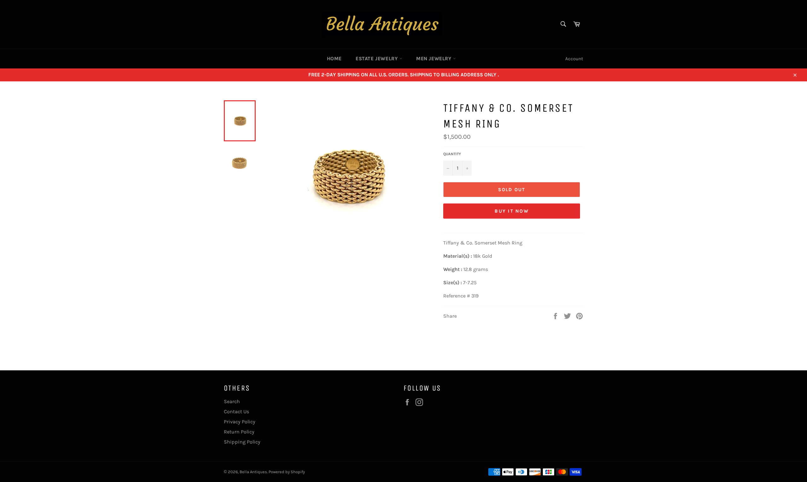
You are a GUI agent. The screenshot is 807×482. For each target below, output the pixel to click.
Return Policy (239, 432)
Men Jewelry (434, 59)
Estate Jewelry (377, 59)
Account (574, 59)
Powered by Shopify (287, 471)
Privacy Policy (239, 422)
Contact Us (236, 411)
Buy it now (512, 211)
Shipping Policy (242, 442)
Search (232, 401)
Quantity (452, 154)
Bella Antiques (253, 471)
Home (334, 59)
